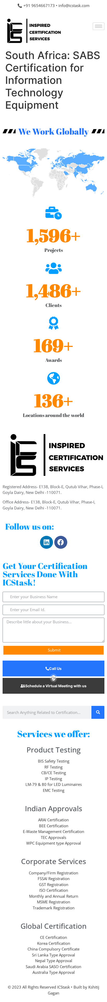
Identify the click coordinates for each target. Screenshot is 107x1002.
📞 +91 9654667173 (36, 5)
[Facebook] (60, 542)
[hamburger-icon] (98, 26)
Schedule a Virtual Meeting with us (55, 686)
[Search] (97, 712)
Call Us (55, 668)
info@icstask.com (74, 5)
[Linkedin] (46, 542)
